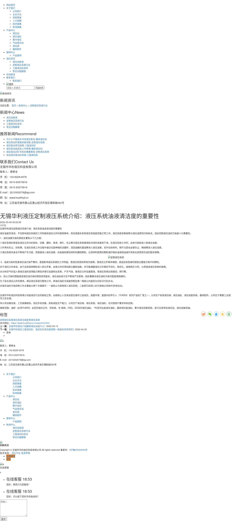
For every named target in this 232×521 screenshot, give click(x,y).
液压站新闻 (18, 61)
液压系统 (17, 319)
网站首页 (10, 4)
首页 (14, 105)
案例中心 (10, 52)
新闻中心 (23, 105)
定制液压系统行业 (21, 64)
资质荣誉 (17, 17)
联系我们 (10, 77)
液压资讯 (10, 58)
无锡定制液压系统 (31, 319)
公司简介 (17, 11)
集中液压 (17, 39)
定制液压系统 (6, 319)
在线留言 (10, 74)
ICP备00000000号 (78, 449)
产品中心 (10, 30)
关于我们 (10, 7)
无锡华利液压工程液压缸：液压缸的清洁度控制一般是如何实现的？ (42, 329)
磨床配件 (17, 49)
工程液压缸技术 (20, 68)
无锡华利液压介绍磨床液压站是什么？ (27, 326)
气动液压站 (18, 42)
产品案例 (17, 55)
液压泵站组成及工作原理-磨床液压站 (24, 148)
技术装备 (17, 23)
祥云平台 (16, 452)
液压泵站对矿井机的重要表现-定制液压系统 (27, 151)
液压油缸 (17, 36)
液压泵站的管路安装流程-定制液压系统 (25, 142)
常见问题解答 (19, 71)
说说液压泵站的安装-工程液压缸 (22, 154)
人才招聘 (17, 20)
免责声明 (25, 452)
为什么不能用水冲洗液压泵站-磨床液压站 (26, 139)
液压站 (16, 33)
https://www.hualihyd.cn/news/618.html (30, 322)
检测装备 (17, 26)
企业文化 (17, 14)
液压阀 (16, 45)
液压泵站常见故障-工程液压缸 (21, 145)
